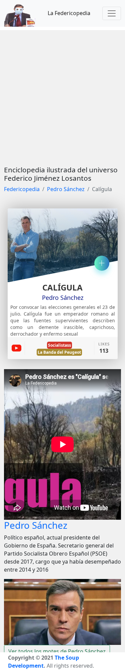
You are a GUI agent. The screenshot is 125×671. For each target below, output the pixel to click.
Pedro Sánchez (66, 189)
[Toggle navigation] (111, 13)
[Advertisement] (62, 93)
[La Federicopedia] (23, 13)
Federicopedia (22, 189)
